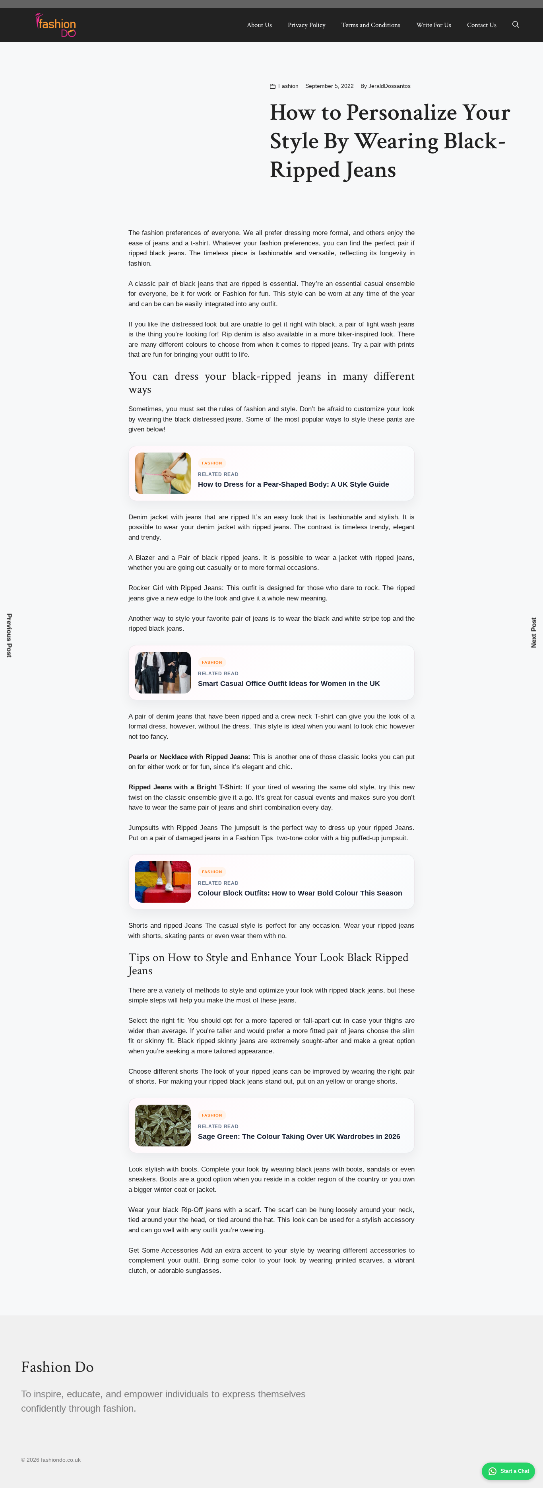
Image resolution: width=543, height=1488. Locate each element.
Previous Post (9, 635)
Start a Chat (514, 1471)
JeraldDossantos (389, 86)
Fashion (288, 86)
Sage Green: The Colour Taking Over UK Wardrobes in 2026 (299, 1136)
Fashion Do (57, 1367)
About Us (259, 25)
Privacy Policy (307, 25)
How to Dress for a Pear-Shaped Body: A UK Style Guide (293, 484)
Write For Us (433, 25)
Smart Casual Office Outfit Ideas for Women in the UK (289, 684)
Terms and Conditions (370, 25)
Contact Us (481, 25)
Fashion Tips (254, 838)
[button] (515, 25)
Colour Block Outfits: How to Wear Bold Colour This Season (300, 893)
